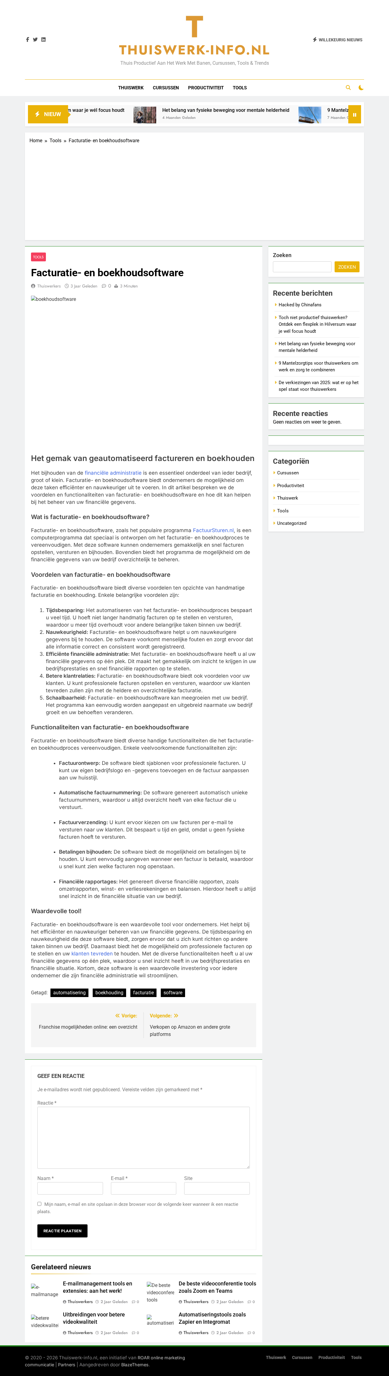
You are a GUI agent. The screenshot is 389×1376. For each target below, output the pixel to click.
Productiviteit (206, 88)
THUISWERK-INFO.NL (194, 49)
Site (188, 1178)
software (173, 993)
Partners (66, 1364)
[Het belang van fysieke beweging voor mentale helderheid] (119, 118)
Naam (45, 1178)
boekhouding (109, 993)
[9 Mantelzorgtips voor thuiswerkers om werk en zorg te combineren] (284, 118)
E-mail (119, 1178)
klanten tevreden (92, 954)
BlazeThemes (135, 1364)
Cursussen (166, 88)
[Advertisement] (194, 189)
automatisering (69, 993)
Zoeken (282, 255)
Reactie (47, 1103)
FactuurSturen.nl (213, 530)
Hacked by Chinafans (300, 305)
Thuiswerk (131, 88)
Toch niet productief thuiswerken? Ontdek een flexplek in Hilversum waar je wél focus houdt (317, 324)
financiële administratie (113, 473)
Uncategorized (291, 523)
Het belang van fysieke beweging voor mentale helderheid (199, 110)
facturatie (143, 993)
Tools (240, 88)
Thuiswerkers (49, 286)
